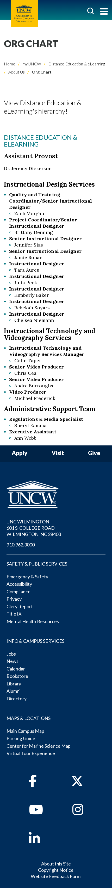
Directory (17, 698)
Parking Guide (21, 738)
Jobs (11, 654)
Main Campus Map (25, 731)
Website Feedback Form (55, 876)
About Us (16, 71)
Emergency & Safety (27, 576)
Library (14, 683)
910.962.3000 (21, 544)
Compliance (18, 591)
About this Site (56, 864)
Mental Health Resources (33, 621)
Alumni (14, 691)
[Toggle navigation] (104, 11)
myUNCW (31, 63)
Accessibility (19, 584)
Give (94, 453)
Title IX (14, 614)
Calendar (16, 669)
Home (9, 63)
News (12, 661)
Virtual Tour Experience (31, 753)
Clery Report (20, 606)
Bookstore (17, 676)
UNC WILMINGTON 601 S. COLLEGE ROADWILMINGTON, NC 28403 (34, 528)
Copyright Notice (55, 870)
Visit (58, 453)
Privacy (14, 599)
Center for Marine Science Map (39, 746)
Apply (19, 453)
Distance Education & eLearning (76, 63)
